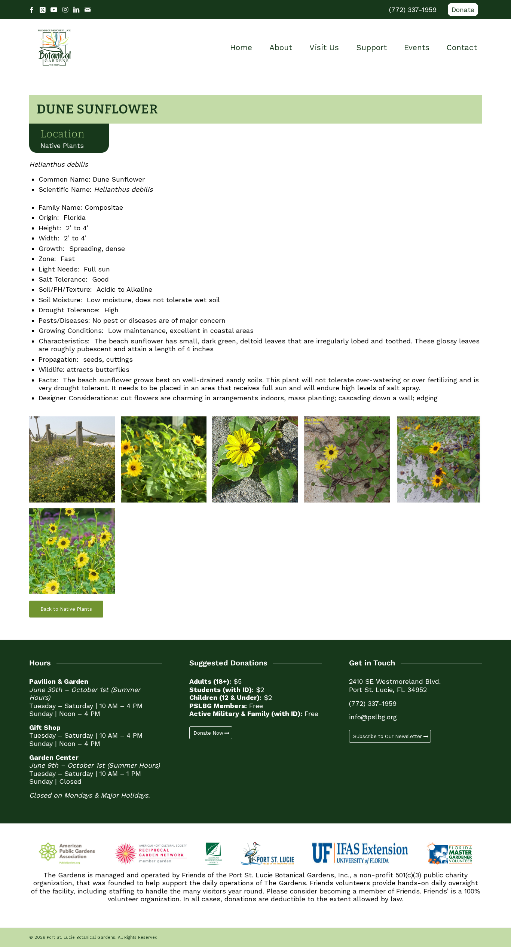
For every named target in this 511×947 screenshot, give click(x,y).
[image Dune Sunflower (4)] (349, 462)
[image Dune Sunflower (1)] (75, 462)
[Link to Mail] (87, 9)
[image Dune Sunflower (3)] (258, 462)
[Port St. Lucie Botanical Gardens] (54, 47)
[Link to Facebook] (31, 9)
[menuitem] (461, 10)
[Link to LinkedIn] (76, 9)
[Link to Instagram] (65, 9)
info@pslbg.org (373, 717)
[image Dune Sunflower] (441, 462)
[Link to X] (42, 9)
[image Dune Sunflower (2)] (166, 462)
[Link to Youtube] (53, 9)
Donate (463, 9)
